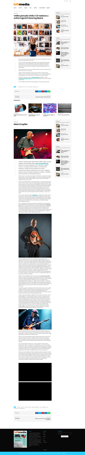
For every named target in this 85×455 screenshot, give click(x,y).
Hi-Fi (61, 46)
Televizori (62, 29)
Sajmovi (48, 7)
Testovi (20, 7)
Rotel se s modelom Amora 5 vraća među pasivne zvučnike (65, 43)
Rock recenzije (60, 113)
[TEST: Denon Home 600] (58, 26)
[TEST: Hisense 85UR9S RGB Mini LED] (58, 31)
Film (30, 7)
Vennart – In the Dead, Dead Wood (63, 114)
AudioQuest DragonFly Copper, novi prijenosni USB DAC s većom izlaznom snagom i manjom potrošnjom (65, 54)
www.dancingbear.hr (36, 77)
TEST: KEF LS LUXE (63, 21)
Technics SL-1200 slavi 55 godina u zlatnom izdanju (65, 48)
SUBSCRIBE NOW (64, 436)
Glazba (25, 7)
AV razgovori (42, 7)
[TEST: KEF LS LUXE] (58, 22)
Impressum (45, 442)
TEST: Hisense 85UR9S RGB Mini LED (65, 31)
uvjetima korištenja (57, 453)
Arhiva (44, 440)
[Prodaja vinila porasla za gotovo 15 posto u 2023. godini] (35, 108)
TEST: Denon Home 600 (64, 134)
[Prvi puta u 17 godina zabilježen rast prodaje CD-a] (50, 108)
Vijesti (15, 7)
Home (14, 11)
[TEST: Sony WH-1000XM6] (58, 17)
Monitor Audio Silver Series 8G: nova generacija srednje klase (65, 60)
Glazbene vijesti (20, 11)
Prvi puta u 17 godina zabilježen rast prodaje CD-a (49, 115)
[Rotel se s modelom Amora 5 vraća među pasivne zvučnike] (58, 42)
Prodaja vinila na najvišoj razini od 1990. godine (20, 115)
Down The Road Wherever (41, 163)
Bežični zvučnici (63, 20)
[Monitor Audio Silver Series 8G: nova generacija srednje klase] (58, 60)
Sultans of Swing (16, 408)
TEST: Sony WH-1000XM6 (64, 16)
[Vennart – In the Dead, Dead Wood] (64, 108)
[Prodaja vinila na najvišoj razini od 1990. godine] (20, 108)
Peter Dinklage (17, 418)
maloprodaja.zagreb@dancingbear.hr (25, 78)
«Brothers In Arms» (22, 408)
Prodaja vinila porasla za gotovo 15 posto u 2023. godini (34, 115)
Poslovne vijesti (16, 113)
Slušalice (62, 15)
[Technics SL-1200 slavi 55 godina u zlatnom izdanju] (58, 48)
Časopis (35, 7)
